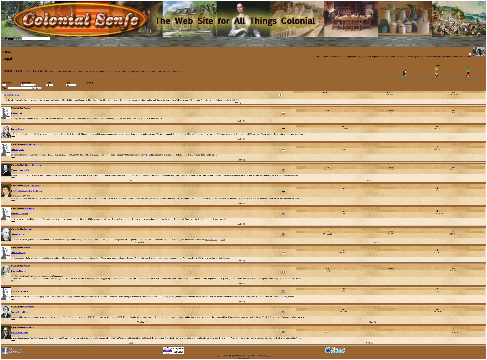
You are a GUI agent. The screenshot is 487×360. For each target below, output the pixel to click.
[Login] (3, 38)
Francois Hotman (18, 271)
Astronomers (340, 57)
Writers (469, 57)
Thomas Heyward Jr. (20, 170)
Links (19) (139, 242)
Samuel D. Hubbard (20, 312)
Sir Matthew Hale (11, 95)
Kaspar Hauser (17, 129)
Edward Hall (16, 113)
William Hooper (18, 234)
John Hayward (17, 150)
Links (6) (241, 283)
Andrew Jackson (164, 219)
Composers (374, 57)
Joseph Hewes (211, 239)
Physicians (441, 57)
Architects (325, 57)
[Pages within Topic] (470, 54)
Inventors (408, 57)
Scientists (454, 57)
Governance (400, 57)
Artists (332, 57)
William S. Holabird (19, 214)
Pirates (448, 57)
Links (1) (237, 103)
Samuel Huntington (19, 332)
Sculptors (462, 57)
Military (420, 57)
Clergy (359, 57)
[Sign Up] (2, 38)
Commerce (366, 57)
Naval (425, 57)
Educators (383, 57)
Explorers (391, 57)
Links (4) (372, 322)
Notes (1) (369, 180)
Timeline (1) (142, 322)
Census (318, 57)
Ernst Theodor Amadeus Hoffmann (26, 191)
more (13, 136)
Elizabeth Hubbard (19, 291)
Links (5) (241, 121)
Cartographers (350, 57)
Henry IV (144, 155)
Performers (432, 57)
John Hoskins (18, 253)
